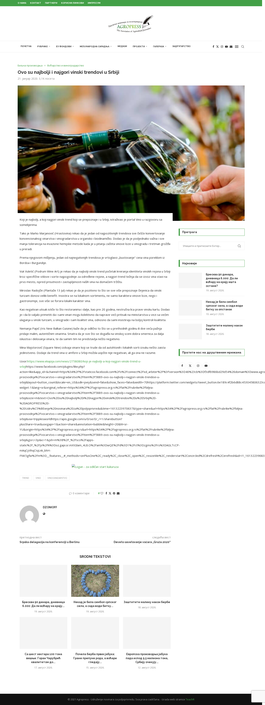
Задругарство (181, 46)
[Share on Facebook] (106, 493)
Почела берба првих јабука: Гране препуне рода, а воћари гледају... (95, 658)
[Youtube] (226, 46)
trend (25, 477)
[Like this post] (101, 493)
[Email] (231, 46)
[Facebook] (213, 46)
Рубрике (42, 46)
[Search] (243, 46)
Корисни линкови (72, 3)
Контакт (35, 3)
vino (38, 477)
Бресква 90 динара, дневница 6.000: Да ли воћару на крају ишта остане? (222, 280)
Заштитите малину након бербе (147, 602)
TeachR (190, 699)
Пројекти (139, 46)
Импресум (94, 3)
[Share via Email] (118, 493)
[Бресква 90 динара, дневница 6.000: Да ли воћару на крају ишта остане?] (44, 581)
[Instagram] (222, 46)
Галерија (158, 46)
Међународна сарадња (94, 46)
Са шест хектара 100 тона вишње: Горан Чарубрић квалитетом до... (43, 658)
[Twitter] (217, 46)
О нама (22, 3)
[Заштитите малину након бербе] (147, 581)
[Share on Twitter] (110, 493)
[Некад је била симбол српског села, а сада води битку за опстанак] (95, 581)
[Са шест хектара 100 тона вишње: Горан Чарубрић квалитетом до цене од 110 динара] (44, 633)
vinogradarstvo (57, 477)
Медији (122, 46)
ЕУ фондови (63, 46)
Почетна (26, 46)
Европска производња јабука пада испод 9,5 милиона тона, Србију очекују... (147, 658)
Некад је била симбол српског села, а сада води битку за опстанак (224, 305)
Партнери (51, 3)
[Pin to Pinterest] (114, 493)
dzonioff (50, 507)
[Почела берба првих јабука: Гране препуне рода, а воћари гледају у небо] (95, 633)
